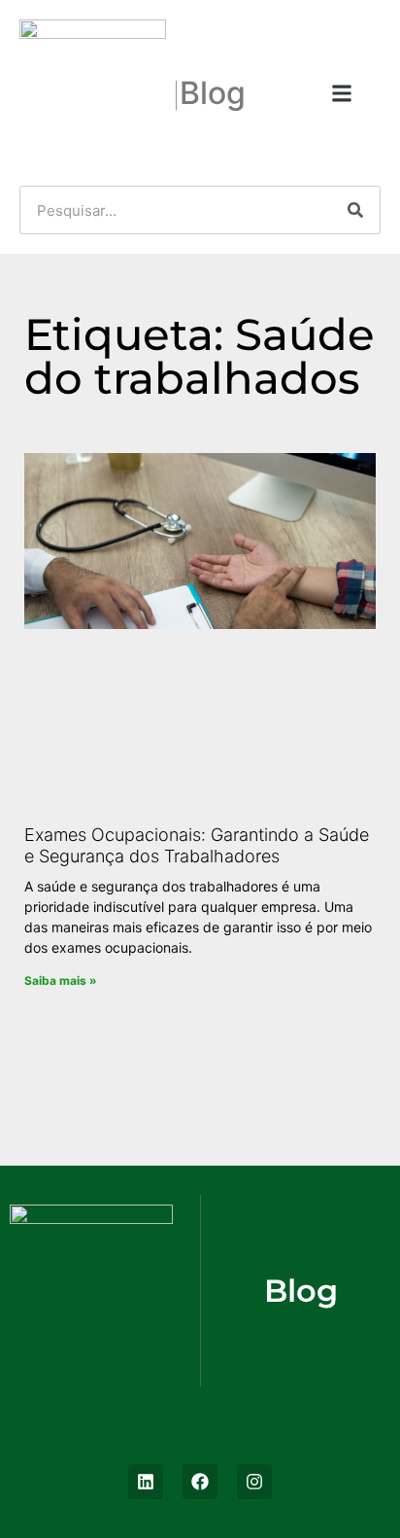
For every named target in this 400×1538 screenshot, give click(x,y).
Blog (213, 93)
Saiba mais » (60, 980)
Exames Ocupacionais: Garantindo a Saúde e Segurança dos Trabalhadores (196, 845)
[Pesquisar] (355, 210)
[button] (341, 93)
